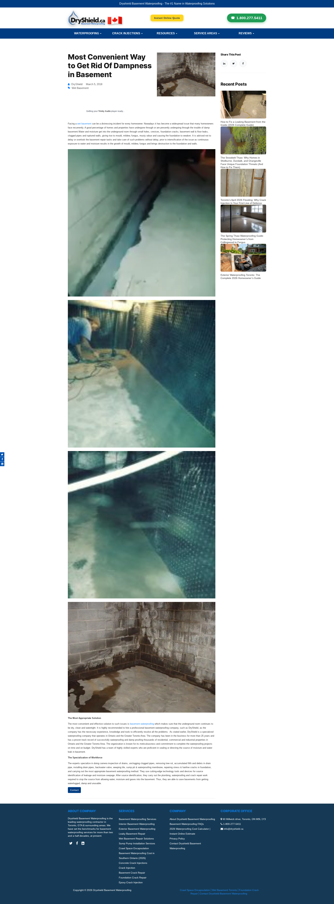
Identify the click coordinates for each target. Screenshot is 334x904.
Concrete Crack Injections (133, 863)
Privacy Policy (177, 838)
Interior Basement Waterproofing (137, 824)
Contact (74, 790)
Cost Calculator (167, 18)
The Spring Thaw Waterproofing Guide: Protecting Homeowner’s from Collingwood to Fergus (242, 238)
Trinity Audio (104, 111)
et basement (85, 123)
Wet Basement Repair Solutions (136, 838)
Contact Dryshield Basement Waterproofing (223, 893)
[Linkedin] (2, 464)
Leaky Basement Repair (132, 833)
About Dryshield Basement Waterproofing (192, 819)
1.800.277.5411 (249, 18)
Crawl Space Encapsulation (134, 848)
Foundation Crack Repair (132, 877)
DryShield (76, 84)
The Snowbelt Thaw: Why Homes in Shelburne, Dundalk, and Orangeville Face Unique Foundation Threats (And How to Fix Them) (242, 162)
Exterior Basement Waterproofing (137, 828)
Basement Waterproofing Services (137, 819)
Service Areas (206, 33)
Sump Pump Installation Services (137, 843)
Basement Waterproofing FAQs (187, 824)
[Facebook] (2, 459)
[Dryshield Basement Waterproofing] (95, 18)
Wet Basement (80, 87)
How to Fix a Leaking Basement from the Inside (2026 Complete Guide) (243, 123)
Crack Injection (127, 867)
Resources (166, 33)
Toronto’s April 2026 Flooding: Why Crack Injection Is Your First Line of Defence (243, 201)
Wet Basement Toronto (224, 890)
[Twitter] (2, 454)
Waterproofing (87, 33)
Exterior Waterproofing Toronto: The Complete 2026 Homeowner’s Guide (241, 276)
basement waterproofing (142, 724)
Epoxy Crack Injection (131, 882)
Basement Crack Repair (132, 872)
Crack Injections (126, 33)
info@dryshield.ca (233, 828)
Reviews (245, 33)
